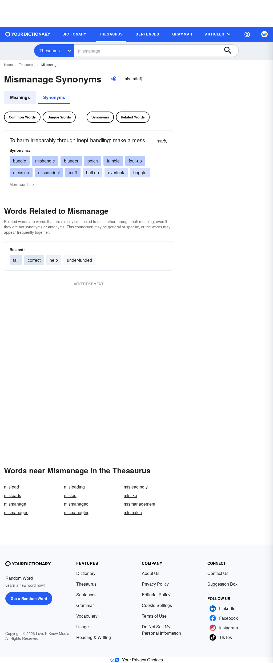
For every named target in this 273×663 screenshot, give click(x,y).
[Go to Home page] (28, 34)
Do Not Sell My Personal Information (161, 630)
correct (34, 260)
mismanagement (139, 504)
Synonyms (54, 97)
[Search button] (230, 51)
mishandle (45, 161)
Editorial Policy (156, 594)
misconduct (49, 172)
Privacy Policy (155, 584)
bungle (19, 161)
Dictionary (85, 573)
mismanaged (76, 504)
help (54, 260)
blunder (71, 161)
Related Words (133, 117)
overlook (116, 172)
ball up (92, 172)
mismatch (133, 512)
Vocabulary (87, 616)
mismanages (16, 512)
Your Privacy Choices (142, 660)
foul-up (135, 161)
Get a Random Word (29, 598)
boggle (139, 172)
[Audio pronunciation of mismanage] (113, 78)
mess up (21, 172)
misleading (74, 487)
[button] (247, 34)
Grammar (85, 605)
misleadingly (136, 487)
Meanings (20, 97)
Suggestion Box (222, 584)
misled (70, 495)
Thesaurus (49, 50)
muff (73, 172)
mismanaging (77, 512)
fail (16, 260)
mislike (130, 495)
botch (92, 161)
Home (8, 64)
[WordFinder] (264, 34)
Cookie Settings (157, 605)
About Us (150, 573)
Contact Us (217, 573)
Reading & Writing (93, 637)
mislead (11, 487)
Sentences (86, 594)
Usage (82, 627)
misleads (12, 495)
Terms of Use (154, 616)
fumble (113, 161)
